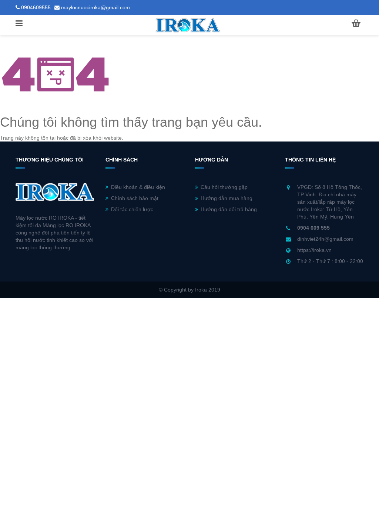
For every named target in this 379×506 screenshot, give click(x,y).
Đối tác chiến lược (132, 209)
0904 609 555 (313, 228)
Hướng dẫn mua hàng (226, 198)
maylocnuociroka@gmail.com (95, 7)
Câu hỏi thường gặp (224, 187)
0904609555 (36, 7)
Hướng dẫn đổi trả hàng (229, 209)
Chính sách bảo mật (134, 198)
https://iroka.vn (314, 250)
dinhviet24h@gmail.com (325, 239)
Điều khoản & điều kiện (138, 187)
